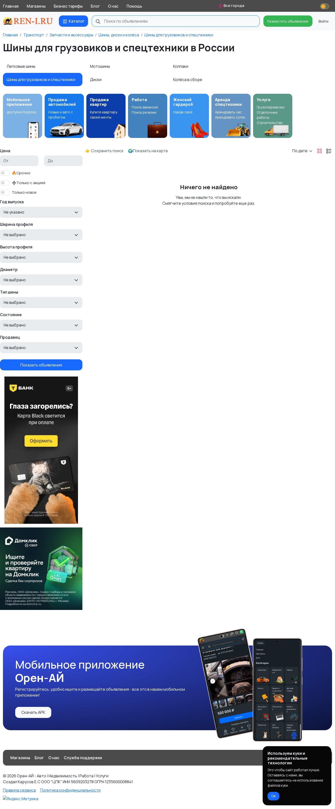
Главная (11, 6)
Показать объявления (41, 364)
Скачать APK (33, 712)
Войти (323, 21)
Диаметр (9, 269)
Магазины (36, 6)
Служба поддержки (83, 757)
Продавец (10, 337)
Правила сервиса (19, 790)
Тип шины (9, 292)
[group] (22, 116)
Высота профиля (16, 247)
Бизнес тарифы (68, 6)
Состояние (11, 314)
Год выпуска (12, 201)
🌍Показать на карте (148, 150)
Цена (5, 150)
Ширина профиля (16, 224)
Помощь (134, 6)
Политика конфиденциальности (70, 790)
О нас (113, 6)
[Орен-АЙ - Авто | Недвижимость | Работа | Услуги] (28, 21)
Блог (95, 6)
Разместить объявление (287, 21)
